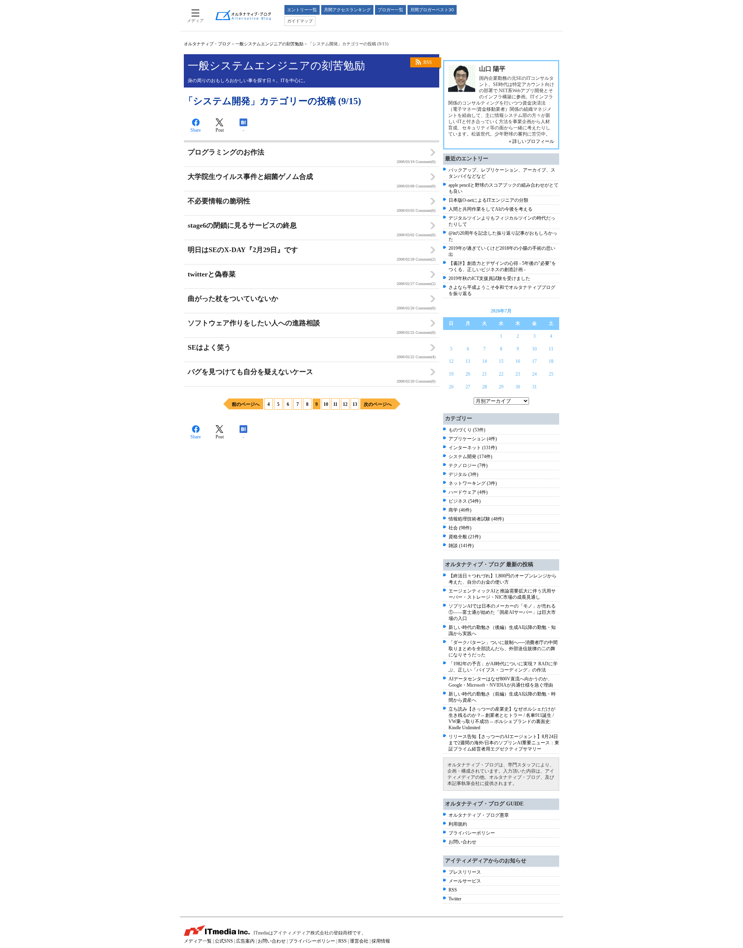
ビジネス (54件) (465, 501)
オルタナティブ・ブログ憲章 (479, 815)
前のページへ (246, 404)
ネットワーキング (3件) (473, 483)
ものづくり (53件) (467, 430)
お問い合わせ (462, 842)
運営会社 (359, 941)
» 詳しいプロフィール (531, 141)
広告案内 (245, 941)
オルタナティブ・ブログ (207, 43)
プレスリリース (465, 872)
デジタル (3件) (463, 474)
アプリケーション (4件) (473, 438)
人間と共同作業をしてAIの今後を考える (490, 209)
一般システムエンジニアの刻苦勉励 (269, 43)
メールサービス (465, 881)
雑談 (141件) (461, 545)
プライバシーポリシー (472, 833)
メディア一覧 (198, 941)
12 (345, 404)
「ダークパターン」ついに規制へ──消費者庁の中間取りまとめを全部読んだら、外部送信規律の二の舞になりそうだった (503, 649)
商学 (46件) (460, 510)
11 (335, 404)
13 (355, 404)
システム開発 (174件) (470, 456)
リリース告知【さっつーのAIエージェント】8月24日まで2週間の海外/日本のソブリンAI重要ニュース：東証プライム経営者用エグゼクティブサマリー (504, 743)
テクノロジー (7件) (468, 465)
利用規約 (458, 824)
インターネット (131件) (473, 447)
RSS (427, 62)
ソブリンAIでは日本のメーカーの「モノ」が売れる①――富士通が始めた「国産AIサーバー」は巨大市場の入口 (502, 612)
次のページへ (378, 404)
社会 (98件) (460, 528)
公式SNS (224, 941)
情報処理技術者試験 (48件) (476, 519)
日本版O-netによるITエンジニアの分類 (488, 200)
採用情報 (381, 941)
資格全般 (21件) (465, 536)
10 (326, 404)
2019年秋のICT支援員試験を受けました (489, 278)
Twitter (455, 899)
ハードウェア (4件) (468, 492)
